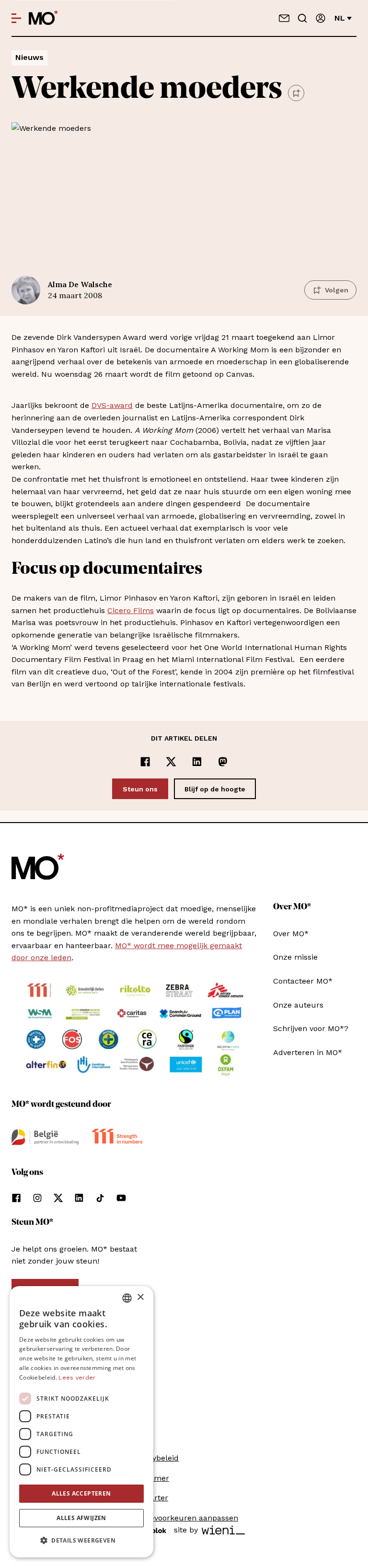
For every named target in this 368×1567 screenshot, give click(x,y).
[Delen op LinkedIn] (197, 761)
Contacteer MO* (303, 981)
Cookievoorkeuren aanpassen (184, 1517)
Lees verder (76, 1377)
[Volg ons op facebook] (16, 1198)
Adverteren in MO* (307, 1052)
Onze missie (295, 957)
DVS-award (112, 405)
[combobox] (127, 1298)
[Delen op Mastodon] (223, 761)
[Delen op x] (171, 761)
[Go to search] (302, 18)
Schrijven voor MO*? (310, 1028)
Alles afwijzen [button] (81, 1518)
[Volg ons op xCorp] (58, 1198)
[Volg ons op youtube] (121, 1198)
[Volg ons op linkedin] (79, 1198)
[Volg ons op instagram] (37, 1198)
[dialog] (81, 1421)
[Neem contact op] (284, 18)
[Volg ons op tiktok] (100, 1198)
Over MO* (291, 933)
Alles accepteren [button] (81, 1493)
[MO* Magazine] (43, 18)
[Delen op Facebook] (145, 761)
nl (339, 18)
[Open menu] (16, 18)
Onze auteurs (298, 1005)
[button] (81, 1540)
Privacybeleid (154, 1458)
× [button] (140, 1297)
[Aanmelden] (320, 18)
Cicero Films (130, 610)
